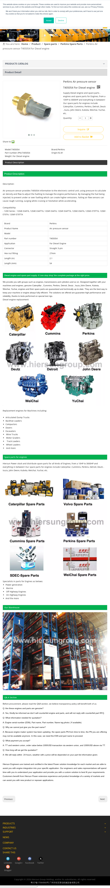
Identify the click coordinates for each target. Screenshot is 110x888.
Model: (8, 149)
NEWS (6, 837)
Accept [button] (48, 20)
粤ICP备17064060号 (40, 882)
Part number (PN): (13, 152)
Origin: (54, 152)
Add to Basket (81, 136)
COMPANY (8, 842)
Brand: (54, 149)
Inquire (81, 129)
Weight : (9, 156)
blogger (8, 870)
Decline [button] (61, 20)
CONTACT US (9, 848)
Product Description (14, 162)
